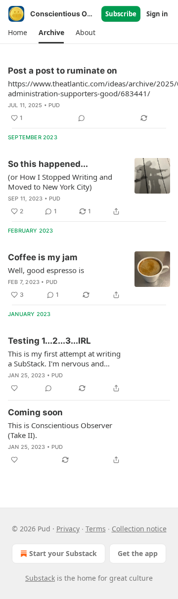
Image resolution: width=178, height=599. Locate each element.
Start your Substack (63, 553)
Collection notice (139, 528)
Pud (54, 105)
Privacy (68, 528)
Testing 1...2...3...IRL (49, 341)
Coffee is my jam (43, 257)
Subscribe (120, 13)
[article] (89, 187)
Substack (40, 578)
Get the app (138, 553)
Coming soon (35, 412)
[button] (17, 32)
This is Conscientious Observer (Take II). (60, 430)
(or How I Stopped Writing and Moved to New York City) (60, 182)
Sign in (157, 13)
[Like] (14, 388)
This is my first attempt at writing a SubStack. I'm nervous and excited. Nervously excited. (64, 358)
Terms (96, 528)
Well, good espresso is (46, 270)
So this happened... (48, 164)
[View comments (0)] (81, 118)
